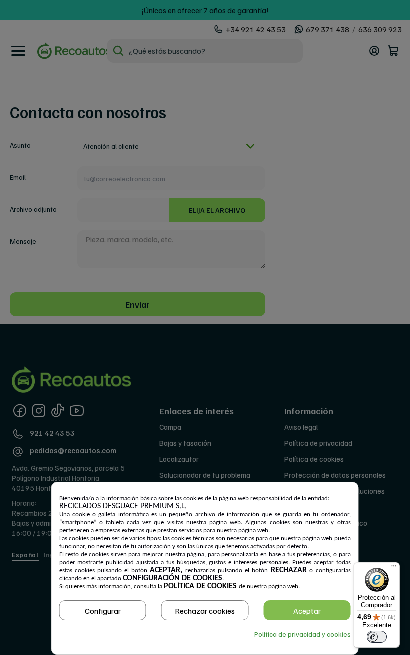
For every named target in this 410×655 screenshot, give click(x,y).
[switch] (377, 637)
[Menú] (394, 568)
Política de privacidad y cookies (302, 634)
